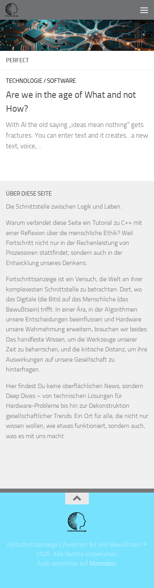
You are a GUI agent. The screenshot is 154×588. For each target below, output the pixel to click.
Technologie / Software (41, 80)
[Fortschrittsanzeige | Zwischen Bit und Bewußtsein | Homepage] (13, 10)
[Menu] (144, 10)
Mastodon (103, 563)
